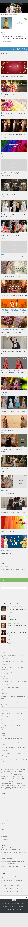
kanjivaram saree (5, 778)
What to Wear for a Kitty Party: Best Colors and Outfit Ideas (14, 672)
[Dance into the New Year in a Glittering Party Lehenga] (14, 503)
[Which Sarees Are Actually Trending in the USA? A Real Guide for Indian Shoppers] (14, 206)
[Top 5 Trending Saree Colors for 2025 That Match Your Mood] (14, 105)
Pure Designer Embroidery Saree (11, 310)
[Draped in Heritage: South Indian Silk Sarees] (14, 322)
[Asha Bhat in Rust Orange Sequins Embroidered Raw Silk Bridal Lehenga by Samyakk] (14, 481)
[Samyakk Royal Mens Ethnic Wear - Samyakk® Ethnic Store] (11, 49)
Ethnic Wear (6, 774)
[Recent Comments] (17, 603)
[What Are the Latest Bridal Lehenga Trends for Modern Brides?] (3, 608)
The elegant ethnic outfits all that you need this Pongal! (14, 312)
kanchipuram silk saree (7, 776)
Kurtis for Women (5, 550)
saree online (10, 787)
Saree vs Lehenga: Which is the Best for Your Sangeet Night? (14, 759)
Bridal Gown (3, 172)
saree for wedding (24, 785)
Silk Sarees (7, 93)
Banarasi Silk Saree (17, 769)
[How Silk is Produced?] (14, 146)
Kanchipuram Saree (18, 774)
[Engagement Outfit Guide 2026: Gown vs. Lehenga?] (14, 402)
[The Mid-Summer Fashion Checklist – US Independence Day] (14, 247)
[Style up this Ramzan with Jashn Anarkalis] (14, 267)
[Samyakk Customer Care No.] (20, 49)
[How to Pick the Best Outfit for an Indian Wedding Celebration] (14, 363)
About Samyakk (5, 566)
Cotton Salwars (14, 548)
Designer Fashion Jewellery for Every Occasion (12, 76)
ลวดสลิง (4, 866)
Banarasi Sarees (4, 468)
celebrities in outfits (12, 489)
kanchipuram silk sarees (16, 776)
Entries (4, 817)
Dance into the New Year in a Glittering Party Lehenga (13, 512)
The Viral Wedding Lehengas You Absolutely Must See (13, 742)
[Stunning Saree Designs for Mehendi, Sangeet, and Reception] (14, 342)
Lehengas (16, 31)
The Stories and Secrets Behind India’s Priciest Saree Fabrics (14, 676)
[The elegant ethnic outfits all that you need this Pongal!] (14, 303)
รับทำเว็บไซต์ (5, 857)
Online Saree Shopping (18, 781)
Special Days (3, 254)
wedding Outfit (23, 233)
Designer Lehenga (5, 31)
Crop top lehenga (15, 771)
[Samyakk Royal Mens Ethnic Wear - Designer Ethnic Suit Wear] (14, 49)
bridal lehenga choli (9, 771)
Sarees (2, 93)
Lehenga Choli (18, 778)
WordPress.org (5, 823)
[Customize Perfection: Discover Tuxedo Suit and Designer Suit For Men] (14, 185)
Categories (3, 795)
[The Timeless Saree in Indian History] (14, 421)
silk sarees (3, 789)
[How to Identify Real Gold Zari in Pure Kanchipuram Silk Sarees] (3, 617)
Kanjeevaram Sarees (16, 329)
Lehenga (12, 31)
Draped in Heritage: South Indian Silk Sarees (11, 332)
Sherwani (20, 787)
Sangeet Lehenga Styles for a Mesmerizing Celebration (14, 295)
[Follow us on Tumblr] (26, 49)
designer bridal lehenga (22, 771)
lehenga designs (6, 780)
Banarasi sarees (11, 769)
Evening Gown (10, 172)
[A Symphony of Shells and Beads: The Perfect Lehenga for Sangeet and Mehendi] (14, 23)
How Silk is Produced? (6, 155)
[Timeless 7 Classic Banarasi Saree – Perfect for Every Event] (14, 461)
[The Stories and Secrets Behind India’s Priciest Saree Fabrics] (3, 640)
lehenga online (4, 781)
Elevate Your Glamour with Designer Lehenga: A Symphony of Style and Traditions (14, 570)
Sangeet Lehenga (9, 293)
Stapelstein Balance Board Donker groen (10, 847)
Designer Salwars (22, 548)
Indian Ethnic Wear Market (6, 391)
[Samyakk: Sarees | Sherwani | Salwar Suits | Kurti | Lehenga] (22, 49)
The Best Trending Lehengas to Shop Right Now (12, 687)
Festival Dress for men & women (8, 370)
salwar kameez (22, 783)
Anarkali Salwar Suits (5, 274)
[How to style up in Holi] (14, 383)
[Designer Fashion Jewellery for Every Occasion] (14, 67)
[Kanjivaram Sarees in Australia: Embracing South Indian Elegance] (14, 440)
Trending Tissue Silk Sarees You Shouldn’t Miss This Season (14, 692)
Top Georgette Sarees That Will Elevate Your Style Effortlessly (14, 709)
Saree (18, 785)
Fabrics (2, 153)
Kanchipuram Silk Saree (6, 329)
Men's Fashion (4, 192)
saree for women (4, 787)
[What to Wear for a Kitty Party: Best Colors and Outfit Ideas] (14, 125)
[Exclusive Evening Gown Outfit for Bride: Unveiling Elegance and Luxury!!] (14, 165)
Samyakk (8, 785)
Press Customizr (21, 906)
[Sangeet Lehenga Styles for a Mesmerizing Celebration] (14, 286)
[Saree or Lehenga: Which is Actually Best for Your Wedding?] (14, 226)
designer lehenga (5, 773)
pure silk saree (8, 783)
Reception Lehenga (14, 783)
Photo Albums (5, 574)
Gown (15, 172)
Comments (5, 820)
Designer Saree (20, 773)
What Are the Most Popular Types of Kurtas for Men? (13, 667)
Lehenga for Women (22, 780)
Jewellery (9, 75)
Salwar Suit (3, 785)
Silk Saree (24, 787)
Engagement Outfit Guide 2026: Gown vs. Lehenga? (13, 411)
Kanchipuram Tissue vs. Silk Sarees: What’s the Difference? (14, 738)
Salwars (16, 132)
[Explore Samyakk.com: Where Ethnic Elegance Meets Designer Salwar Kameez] (14, 541)
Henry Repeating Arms (6, 852)
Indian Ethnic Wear (5, 132)
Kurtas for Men (10, 623)
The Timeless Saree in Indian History (9, 430)
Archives (2, 595)
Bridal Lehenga (4, 489)
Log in (3, 814)
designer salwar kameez (14, 773)
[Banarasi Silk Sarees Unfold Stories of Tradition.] (14, 86)
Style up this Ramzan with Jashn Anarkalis (10, 276)
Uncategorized (16, 233)
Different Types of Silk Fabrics (8, 531)
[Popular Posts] (10, 603)
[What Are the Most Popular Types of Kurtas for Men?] (3, 625)
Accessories (3, 75)
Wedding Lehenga (10, 789)
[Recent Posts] (4, 603)
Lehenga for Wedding (13, 780)
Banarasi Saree (4, 769)
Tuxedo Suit (10, 192)
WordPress (10, 906)
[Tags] (24, 603)
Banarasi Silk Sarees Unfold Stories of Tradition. (12, 95)
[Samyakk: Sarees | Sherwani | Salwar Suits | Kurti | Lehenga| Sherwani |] (16, 49)
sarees (15, 787)
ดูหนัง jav (4, 861)
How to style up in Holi (6, 392)
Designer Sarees (14, 309)
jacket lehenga (10, 774)
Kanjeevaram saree (23, 776)
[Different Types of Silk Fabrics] (14, 522)
